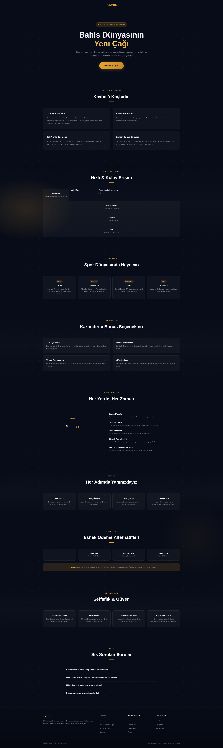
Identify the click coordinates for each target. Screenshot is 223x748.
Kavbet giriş (150, 118)
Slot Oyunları (133, 728)
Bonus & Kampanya (107, 725)
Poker (130, 732)
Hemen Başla (111, 66)
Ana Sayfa (103, 721)
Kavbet (47, 196)
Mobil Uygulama (106, 728)
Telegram (159, 725)
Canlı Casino (132, 725)
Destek (102, 732)
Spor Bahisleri (133, 721)
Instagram (160, 728)
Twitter (158, 721)
